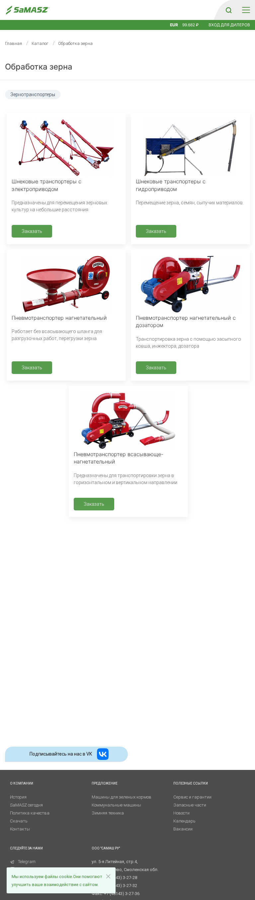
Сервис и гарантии (192, 797)
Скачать (19, 820)
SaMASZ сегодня (26, 805)
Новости (181, 812)
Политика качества (29, 812)
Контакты (20, 828)
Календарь (184, 820)
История (18, 797)
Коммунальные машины (116, 805)
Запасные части (189, 805)
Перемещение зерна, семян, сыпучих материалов (189, 202)
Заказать (32, 231)
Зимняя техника (108, 812)
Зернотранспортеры (32, 94)
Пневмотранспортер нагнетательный (59, 317)
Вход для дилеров (229, 24)
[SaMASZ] (27, 10)
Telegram (27, 861)
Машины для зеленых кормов (121, 797)
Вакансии (183, 828)
